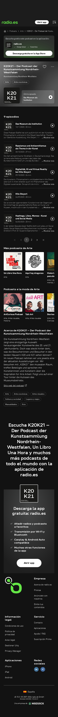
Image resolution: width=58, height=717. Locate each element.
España (31, 692)
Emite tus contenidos (39, 606)
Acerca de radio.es (43, 585)
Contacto (38, 623)
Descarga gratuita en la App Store (29, 54)
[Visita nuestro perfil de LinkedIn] (36, 669)
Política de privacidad (10, 633)
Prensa (37, 590)
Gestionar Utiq (12, 646)
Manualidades (11, 404)
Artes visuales (38, 394)
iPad (7, 672)
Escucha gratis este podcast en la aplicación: (27, 39)
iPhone (8, 667)
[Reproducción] (50, 97)
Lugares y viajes (32, 399)
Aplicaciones (40, 628)
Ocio (24, 404)
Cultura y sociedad (13, 399)
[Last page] (43, 240)
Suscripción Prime (43, 639)
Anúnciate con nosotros (40, 597)
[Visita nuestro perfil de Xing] (43, 669)
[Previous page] (21, 240)
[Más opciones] (52, 66)
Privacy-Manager (13, 651)
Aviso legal (10, 640)
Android (8, 678)
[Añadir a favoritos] (44, 66)
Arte (7, 82)
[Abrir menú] (54, 22)
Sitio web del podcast (14, 386)
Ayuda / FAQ (39, 634)
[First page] (14, 240)
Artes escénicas (20, 82)
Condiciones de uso (14, 626)
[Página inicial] (5, 31)
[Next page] (37, 240)
